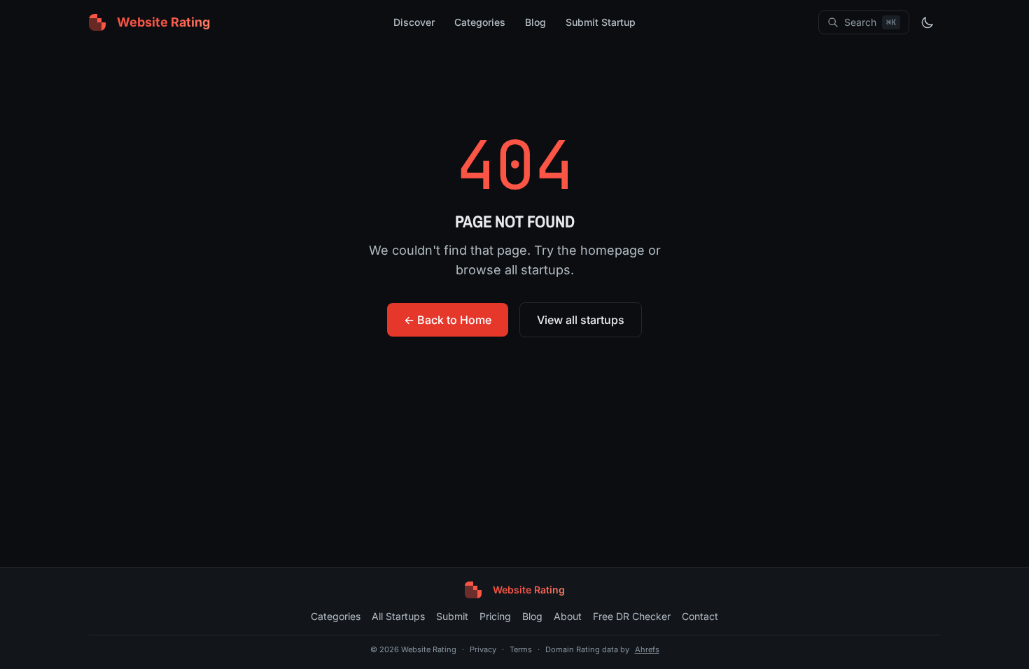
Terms (521, 649)
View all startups (580, 320)
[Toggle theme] (927, 22)
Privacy (483, 649)
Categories (479, 22)
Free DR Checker (632, 616)
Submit (452, 616)
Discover (414, 22)
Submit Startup (601, 22)
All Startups (398, 616)
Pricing (495, 616)
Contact (700, 616)
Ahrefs (647, 649)
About (568, 616)
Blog (535, 22)
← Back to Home (447, 320)
